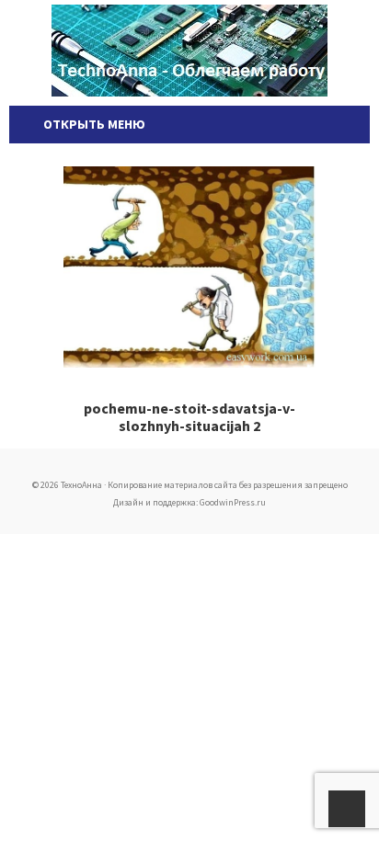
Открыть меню (91, 124)
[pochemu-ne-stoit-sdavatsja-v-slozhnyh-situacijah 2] (189, 267)
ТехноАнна (189, 51)
